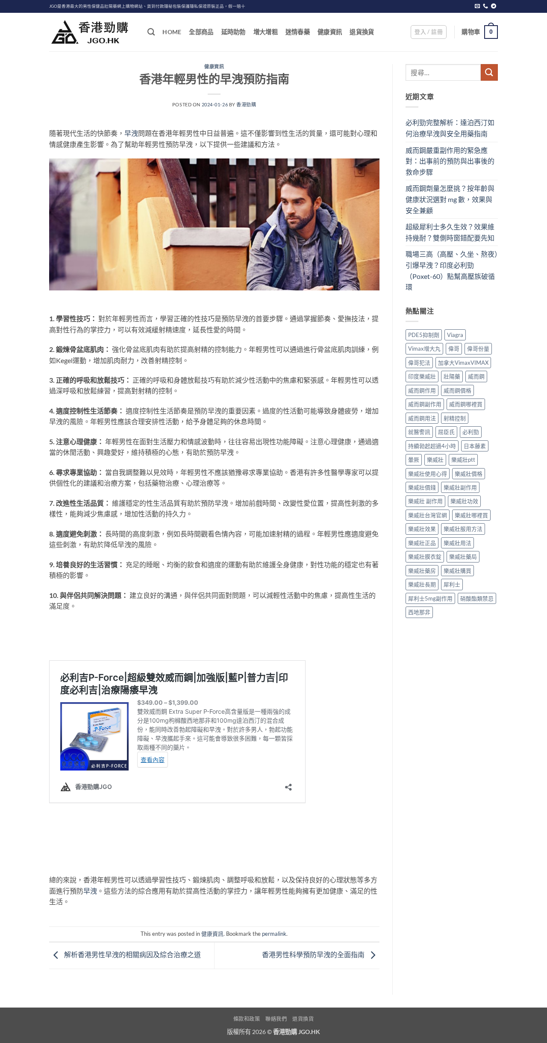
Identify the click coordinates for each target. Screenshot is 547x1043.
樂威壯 (435, 459)
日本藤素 (475, 445)
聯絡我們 (276, 1019)
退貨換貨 (362, 31)
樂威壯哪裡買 (471, 515)
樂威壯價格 (468, 473)
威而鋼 (476, 376)
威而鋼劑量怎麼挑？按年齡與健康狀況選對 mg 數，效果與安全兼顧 (450, 199)
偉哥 (453, 348)
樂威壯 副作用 (425, 501)
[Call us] (485, 6)
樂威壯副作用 (460, 487)
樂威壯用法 (457, 542)
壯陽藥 (452, 376)
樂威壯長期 (422, 584)
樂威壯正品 (422, 542)
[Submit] (489, 72)
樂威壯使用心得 (427, 473)
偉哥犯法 (419, 362)
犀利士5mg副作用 (430, 598)
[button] (429, 32)
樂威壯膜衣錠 (424, 556)
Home (171, 31)
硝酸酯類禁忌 (477, 598)
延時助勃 (233, 31)
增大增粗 (265, 31)
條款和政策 (246, 1019)
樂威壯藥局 (463, 556)
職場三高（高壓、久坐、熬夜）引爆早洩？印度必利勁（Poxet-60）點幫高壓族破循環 (452, 270)
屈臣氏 (446, 431)
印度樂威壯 (422, 376)
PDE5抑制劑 (423, 334)
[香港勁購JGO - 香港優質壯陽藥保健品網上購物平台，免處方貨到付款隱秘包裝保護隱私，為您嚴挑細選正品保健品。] (92, 32)
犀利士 (452, 584)
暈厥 (413, 459)
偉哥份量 (478, 348)
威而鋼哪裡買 (465, 404)
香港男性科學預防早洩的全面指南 (314, 955)
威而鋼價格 (457, 390)
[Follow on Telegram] (493, 6)
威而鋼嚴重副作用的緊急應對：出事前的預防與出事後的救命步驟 (450, 161)
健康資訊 (330, 31)
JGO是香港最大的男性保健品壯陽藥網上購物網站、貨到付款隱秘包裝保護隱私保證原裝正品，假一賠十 (147, 6)
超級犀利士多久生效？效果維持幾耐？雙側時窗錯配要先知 (450, 232)
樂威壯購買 (457, 570)
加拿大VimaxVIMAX (463, 362)
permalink (274, 933)
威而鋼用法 (422, 418)
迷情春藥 (297, 31)
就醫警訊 (419, 431)
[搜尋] (151, 32)
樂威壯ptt (463, 459)
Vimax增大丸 (424, 348)
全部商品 (201, 31)
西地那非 (419, 612)
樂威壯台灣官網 (427, 515)
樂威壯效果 (422, 528)
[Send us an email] (477, 6)
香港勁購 (246, 104)
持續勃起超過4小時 (432, 445)
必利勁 (470, 431)
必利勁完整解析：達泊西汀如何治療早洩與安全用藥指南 (450, 128)
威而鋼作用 (422, 390)
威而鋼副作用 (424, 404)
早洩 (131, 133)
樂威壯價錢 (422, 487)
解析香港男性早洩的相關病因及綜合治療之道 (132, 955)
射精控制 (455, 418)
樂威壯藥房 (422, 570)
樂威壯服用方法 (463, 528)
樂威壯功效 (464, 501)
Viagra (455, 334)
